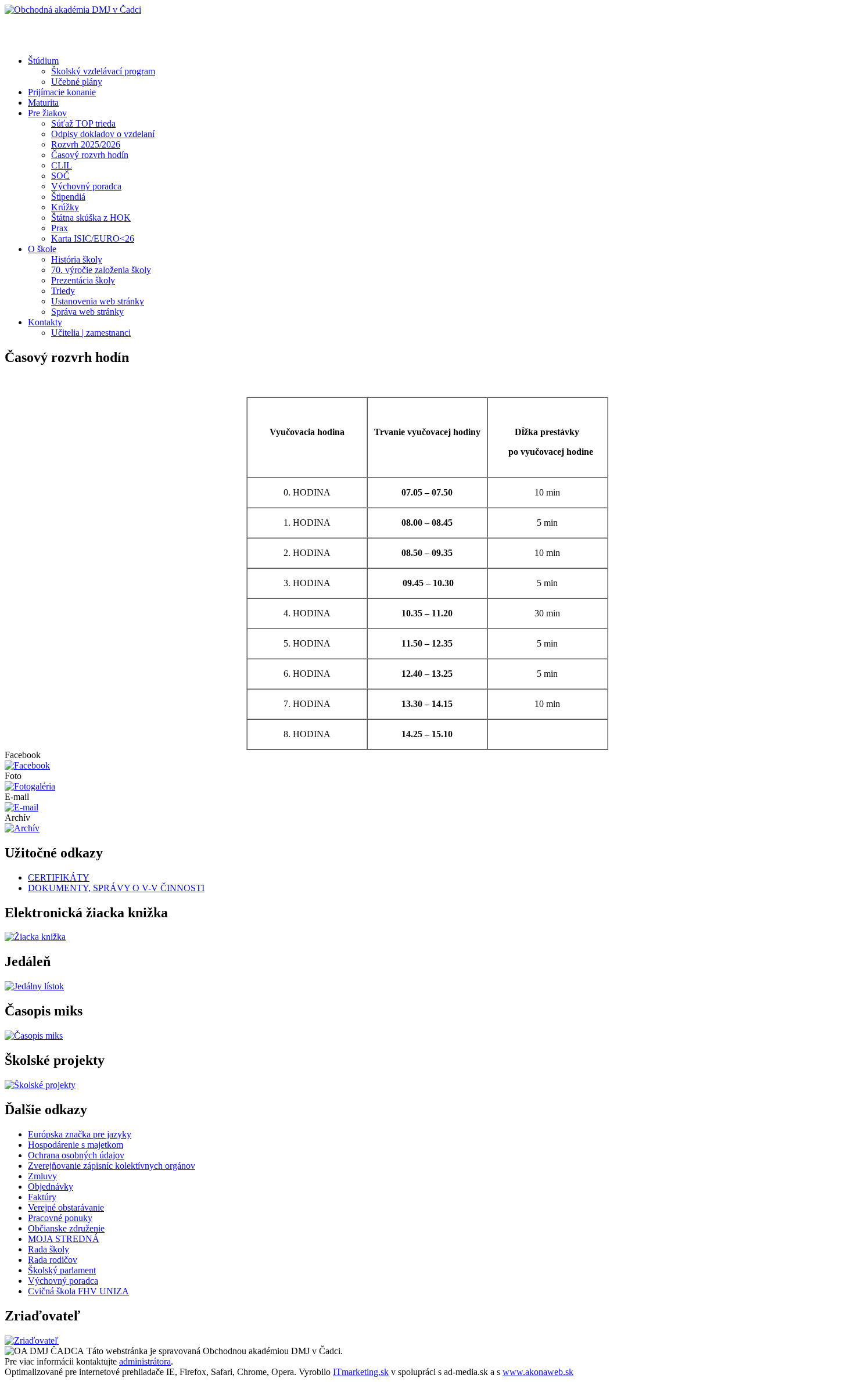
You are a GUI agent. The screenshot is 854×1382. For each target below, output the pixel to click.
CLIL (61, 165)
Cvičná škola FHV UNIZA (78, 1291)
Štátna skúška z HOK (91, 217)
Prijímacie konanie (62, 92)
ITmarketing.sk (361, 1372)
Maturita (43, 102)
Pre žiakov (47, 113)
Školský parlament (62, 1270)
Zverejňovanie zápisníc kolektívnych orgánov (111, 1166)
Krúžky (65, 207)
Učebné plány (76, 82)
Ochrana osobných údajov (76, 1155)
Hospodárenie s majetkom (75, 1145)
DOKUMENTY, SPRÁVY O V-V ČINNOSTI (116, 888)
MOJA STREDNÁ (63, 1239)
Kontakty (45, 322)
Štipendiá (68, 197)
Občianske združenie (66, 1228)
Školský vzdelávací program (103, 71)
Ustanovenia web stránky (97, 301)
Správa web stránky (87, 312)
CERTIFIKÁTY (58, 877)
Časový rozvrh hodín (89, 155)
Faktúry (42, 1197)
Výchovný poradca (86, 186)
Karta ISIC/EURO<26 (92, 238)
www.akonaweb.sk (538, 1372)
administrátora (145, 1361)
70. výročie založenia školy (101, 270)
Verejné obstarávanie (66, 1207)
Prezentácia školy (83, 280)
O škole (42, 249)
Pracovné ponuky (60, 1218)
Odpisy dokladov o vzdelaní (103, 134)
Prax (59, 228)
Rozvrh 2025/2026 (85, 144)
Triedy (63, 291)
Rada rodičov (52, 1260)
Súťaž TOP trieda (83, 123)
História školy (76, 259)
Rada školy (48, 1249)
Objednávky (50, 1186)
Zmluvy (42, 1176)
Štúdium (43, 61)
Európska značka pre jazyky (79, 1134)
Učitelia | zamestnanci (91, 333)
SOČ (60, 176)
